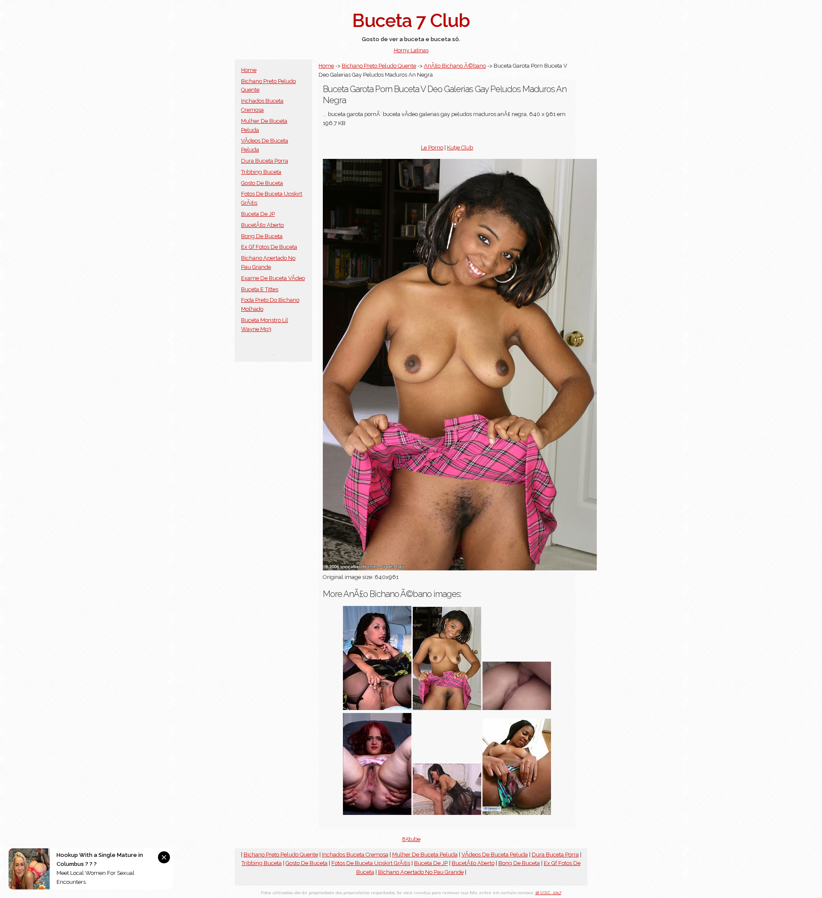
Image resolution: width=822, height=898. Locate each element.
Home (248, 70)
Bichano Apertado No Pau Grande (421, 872)
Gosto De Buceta (262, 183)
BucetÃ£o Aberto (262, 225)
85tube (411, 839)
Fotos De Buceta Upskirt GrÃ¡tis (370, 863)
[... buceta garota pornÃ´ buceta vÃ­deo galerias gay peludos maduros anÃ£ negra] (447, 708)
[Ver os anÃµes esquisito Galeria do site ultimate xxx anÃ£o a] (377, 708)
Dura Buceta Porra (264, 161)
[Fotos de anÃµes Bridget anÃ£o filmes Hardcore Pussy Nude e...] (516, 708)
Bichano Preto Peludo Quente (379, 66)
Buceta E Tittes (259, 289)
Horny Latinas (411, 50)
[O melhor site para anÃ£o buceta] (377, 813)
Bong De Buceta (262, 236)
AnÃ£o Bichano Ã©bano (455, 66)
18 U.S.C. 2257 (548, 892)
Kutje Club (460, 147)
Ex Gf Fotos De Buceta (269, 247)
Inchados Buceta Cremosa (355, 854)
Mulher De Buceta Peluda (425, 854)
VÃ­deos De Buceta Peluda (495, 854)
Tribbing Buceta (261, 172)
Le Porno (432, 147)
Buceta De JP (258, 214)
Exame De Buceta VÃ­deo (273, 278)
